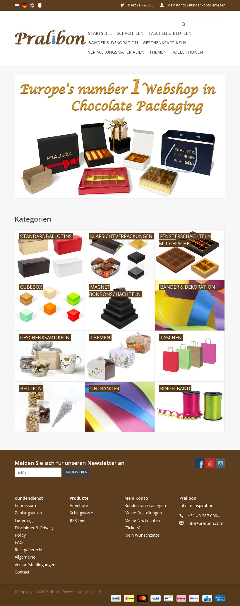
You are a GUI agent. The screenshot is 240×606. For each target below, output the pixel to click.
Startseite (100, 33)
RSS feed (78, 520)
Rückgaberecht (29, 549)
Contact (22, 572)
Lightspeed (92, 591)
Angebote (79, 505)
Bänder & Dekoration (113, 42)
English (32, 5)
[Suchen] (181, 25)
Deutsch (24, 5)
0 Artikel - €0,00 (140, 5)
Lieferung (23, 520)
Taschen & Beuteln (169, 33)
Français (39, 5)
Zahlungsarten (28, 513)
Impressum (25, 505)
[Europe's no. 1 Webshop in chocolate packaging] (50, 38)
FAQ (19, 542)
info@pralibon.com (205, 523)
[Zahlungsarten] (115, 597)
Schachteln (130, 33)
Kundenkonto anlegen (145, 505)
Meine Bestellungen (143, 513)
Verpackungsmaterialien (116, 52)
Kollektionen (187, 52)
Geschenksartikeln (164, 42)
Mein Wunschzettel (142, 535)
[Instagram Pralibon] (220, 463)
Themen (158, 52)
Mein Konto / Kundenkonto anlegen (196, 5)
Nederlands (17, 5)
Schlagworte (81, 513)
